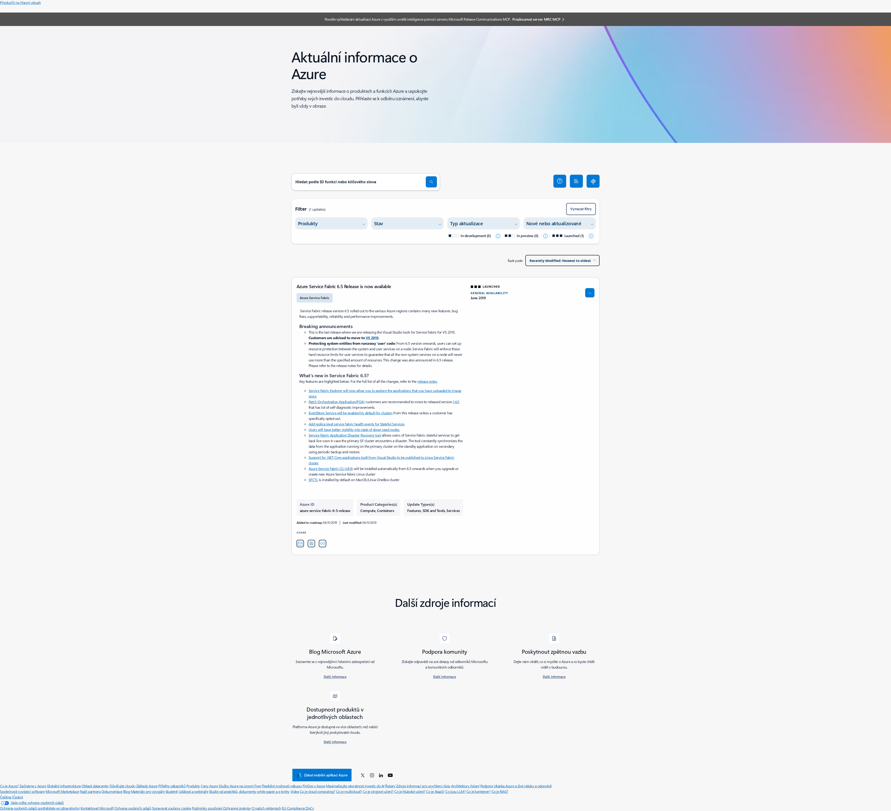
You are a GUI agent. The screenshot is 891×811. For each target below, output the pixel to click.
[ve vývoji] (498, 236)
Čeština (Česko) (11, 797)
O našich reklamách (266, 808)
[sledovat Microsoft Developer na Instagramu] (372, 775)
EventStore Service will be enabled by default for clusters (351, 412)
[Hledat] (431, 181)
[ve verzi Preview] (545, 236)
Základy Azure (147, 785)
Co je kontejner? (478, 791)
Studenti (171, 791)
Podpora (486, 785)
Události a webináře (193, 791)
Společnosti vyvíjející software (22, 791)
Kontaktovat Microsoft (97, 808)
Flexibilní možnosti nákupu (282, 785)
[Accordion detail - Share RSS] (311, 543)
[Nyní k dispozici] (591, 236)
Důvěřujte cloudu (122, 785)
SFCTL (313, 479)
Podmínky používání (207, 808)
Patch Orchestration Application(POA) (337, 401)
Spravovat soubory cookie (171, 808)
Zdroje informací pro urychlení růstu (423, 785)
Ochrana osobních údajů (132, 808)
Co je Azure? (9, 785)
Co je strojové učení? (378, 791)
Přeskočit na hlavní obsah (20, 2)
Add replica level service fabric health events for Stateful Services (356, 424)
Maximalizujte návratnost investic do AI (355, 785)
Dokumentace (112, 791)
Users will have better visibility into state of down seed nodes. (354, 429)
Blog (126, 791)
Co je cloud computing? (317, 791)
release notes (427, 381)
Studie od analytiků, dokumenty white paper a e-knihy (249, 791)
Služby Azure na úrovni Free (240, 785)
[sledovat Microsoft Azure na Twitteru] (362, 775)
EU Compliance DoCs (298, 808)
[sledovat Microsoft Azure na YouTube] (390, 775)
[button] (559, 181)
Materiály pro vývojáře (148, 791)
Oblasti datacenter (95, 785)
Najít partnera (90, 791)
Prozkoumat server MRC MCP (536, 19)
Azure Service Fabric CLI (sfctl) (331, 468)
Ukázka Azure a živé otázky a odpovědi (523, 785)
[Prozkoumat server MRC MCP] (593, 181)
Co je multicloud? (349, 791)
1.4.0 (456, 401)
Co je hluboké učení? (409, 791)
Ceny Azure (209, 785)
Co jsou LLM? (455, 791)
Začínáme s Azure (32, 785)
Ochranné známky (237, 808)
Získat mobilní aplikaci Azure (325, 775)
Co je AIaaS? (435, 791)
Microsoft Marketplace (62, 791)
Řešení (390, 785)
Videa (295, 791)
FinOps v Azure (314, 785)
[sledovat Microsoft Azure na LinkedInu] (381, 775)
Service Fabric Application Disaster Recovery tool (345, 435)
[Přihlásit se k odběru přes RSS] (576, 181)
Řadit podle (515, 260)
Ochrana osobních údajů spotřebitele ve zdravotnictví (40, 808)
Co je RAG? (499, 791)
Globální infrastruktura (64, 785)
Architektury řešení (465, 785)
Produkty (193, 785)
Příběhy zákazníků (171, 785)
